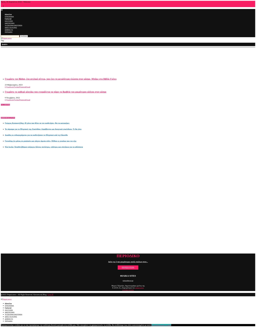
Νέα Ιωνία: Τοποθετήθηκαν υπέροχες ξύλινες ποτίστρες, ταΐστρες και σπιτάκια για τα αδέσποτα (44, 147)
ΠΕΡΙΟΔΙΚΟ (8, 32)
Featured (8, 19)
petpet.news (139, 288)
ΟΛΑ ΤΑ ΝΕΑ (9, 21)
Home (6, 6)
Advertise (8, 14)
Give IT (51, 295)
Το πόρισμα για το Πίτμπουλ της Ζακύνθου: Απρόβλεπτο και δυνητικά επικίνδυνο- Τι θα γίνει (43, 129)
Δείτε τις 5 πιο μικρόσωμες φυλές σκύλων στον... (128, 262)
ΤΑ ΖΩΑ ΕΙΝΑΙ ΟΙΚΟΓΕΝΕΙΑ (13, 25)
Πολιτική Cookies (164, 325)
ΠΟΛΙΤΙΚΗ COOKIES (128, 290)
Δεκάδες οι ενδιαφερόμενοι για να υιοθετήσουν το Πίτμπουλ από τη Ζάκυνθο (36, 135)
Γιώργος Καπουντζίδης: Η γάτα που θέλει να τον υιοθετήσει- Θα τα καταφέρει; (37, 123)
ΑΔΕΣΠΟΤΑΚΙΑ (9, 23)
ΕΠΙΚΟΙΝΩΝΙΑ (9, 16)
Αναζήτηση (24, 36)
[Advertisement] (61, 61)
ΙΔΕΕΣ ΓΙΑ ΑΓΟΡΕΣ (11, 27)
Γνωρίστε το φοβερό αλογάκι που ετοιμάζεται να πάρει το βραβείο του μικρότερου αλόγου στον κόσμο (55, 92)
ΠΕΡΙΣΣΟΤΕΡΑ (128, 267)
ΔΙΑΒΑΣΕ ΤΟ (9, 30)
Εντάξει (154, 325)
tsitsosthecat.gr (128, 281)
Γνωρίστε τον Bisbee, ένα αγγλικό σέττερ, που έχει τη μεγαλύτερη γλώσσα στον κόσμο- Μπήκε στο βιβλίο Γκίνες (61, 79)
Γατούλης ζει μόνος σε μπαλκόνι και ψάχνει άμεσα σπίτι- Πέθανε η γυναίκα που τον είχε (40, 141)
